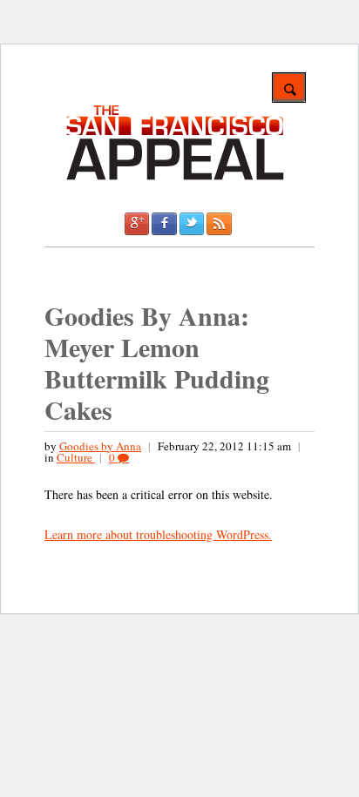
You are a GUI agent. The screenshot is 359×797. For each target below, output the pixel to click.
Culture (76, 457)
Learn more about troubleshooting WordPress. (158, 534)
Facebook (164, 224)
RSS (219, 224)
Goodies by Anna (100, 446)
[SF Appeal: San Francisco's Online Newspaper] (175, 177)
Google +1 (137, 224)
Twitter (192, 224)
